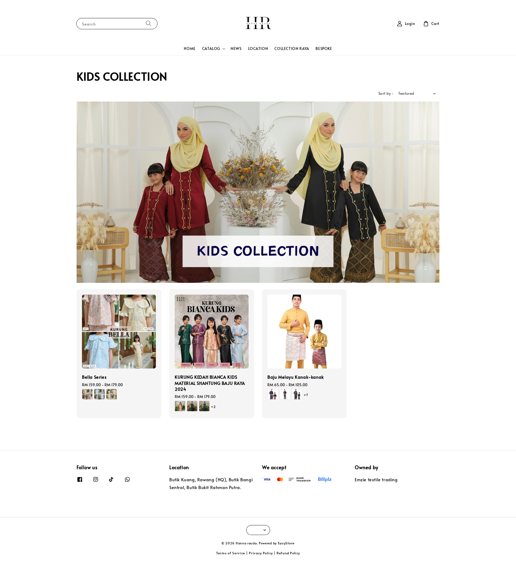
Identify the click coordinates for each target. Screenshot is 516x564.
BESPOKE (324, 48)
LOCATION (258, 48)
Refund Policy (288, 553)
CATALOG (211, 48)
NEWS (236, 48)
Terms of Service (230, 553)
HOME (189, 48)
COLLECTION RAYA (291, 48)
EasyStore (286, 543)
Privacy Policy (261, 553)
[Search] (148, 23)
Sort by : (385, 93)
